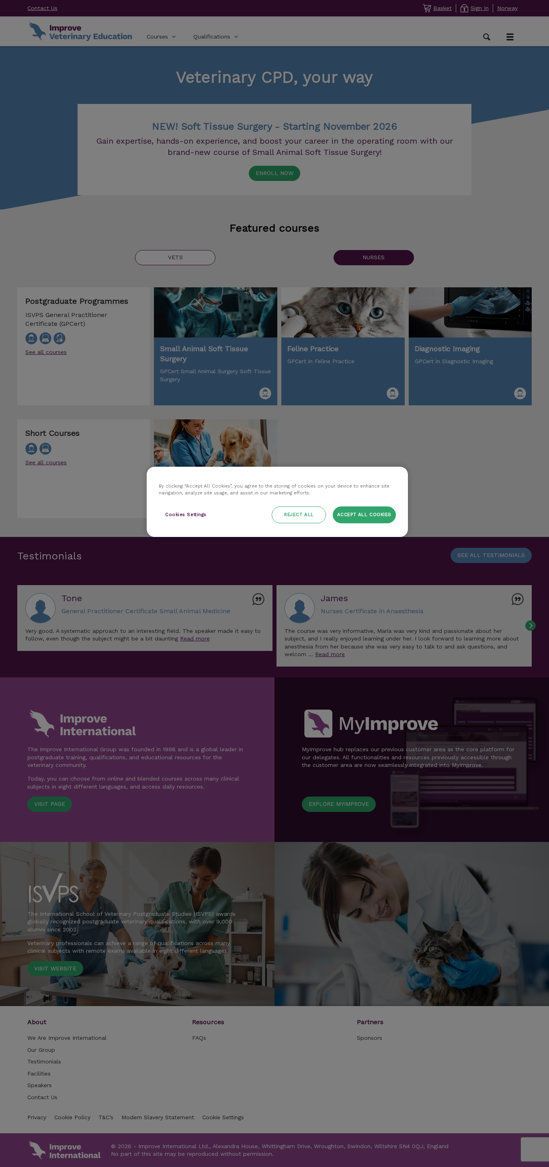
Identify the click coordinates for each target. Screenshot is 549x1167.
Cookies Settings (186, 514)
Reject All (299, 514)
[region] (277, 502)
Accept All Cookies (364, 514)
